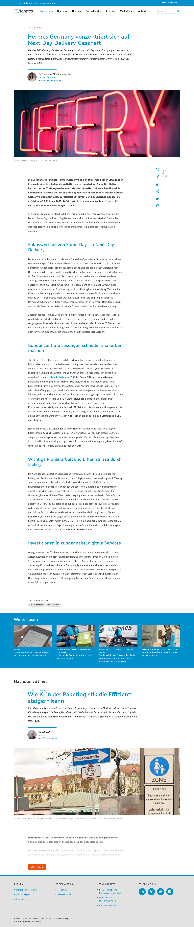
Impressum (46, 918)
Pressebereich (93, 11)
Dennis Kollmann (59, 377)
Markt (42, 735)
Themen (76, 11)
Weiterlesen (37, 866)
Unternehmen (35, 27)
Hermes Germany (47, 77)
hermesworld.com (169, 2)
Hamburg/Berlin (66, 73)
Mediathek (126, 11)
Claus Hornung (50, 738)
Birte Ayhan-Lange (52, 80)
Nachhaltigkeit (23, 894)
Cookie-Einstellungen (62, 918)
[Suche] (178, 11)
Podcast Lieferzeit (108, 905)
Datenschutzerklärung (31, 918)
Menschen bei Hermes (26, 889)
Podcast (110, 11)
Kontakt (141, 11)
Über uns (62, 11)
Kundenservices (23, 899)
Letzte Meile (53, 604)
